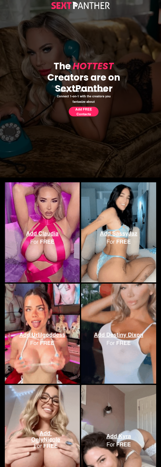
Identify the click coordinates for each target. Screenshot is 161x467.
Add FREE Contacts (83, 111)
